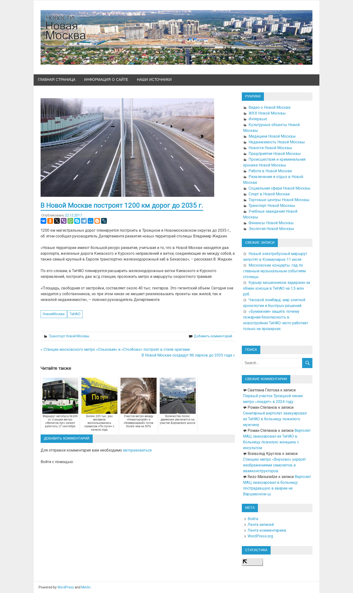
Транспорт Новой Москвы (69, 336)
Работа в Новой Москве (270, 171)
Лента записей (261, 524)
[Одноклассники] (50, 221)
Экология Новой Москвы (271, 228)
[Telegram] (84, 221)
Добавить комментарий (213, 336)
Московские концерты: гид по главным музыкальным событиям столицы (274, 271)
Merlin (86, 587)
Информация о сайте (106, 79)
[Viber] (64, 221)
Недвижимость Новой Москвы (277, 142)
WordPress (65, 587)
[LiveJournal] (104, 221)
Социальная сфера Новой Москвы (279, 188)
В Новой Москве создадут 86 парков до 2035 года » (188, 355)
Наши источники (154, 79)
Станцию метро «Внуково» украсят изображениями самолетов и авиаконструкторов (274, 465)
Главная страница (56, 79)
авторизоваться (137, 450)
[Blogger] (97, 221)
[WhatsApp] (70, 221)
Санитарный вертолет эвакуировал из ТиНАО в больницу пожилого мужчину (275, 419)
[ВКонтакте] (43, 221)
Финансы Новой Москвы (271, 223)
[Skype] (77, 221)
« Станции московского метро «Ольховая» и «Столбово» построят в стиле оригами (115, 349)
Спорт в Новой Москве (269, 194)
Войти (253, 518)
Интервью (258, 119)
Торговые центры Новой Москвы (279, 200)
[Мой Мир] (90, 221)
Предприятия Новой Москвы (275, 153)
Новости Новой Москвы (270, 148)
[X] (57, 221)
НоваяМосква (54, 314)
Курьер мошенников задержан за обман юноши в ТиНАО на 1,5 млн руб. (276, 288)
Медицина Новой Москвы (272, 136)
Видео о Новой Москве (270, 107)
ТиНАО (75, 314)
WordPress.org (260, 536)
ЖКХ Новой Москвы (267, 113)
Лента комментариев (267, 530)
